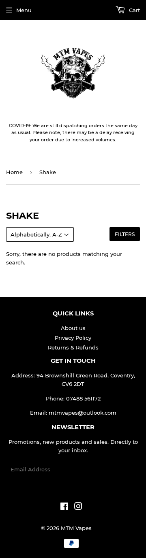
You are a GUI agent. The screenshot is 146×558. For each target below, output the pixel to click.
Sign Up (124, 469)
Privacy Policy (73, 337)
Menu (24, 10)
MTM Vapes (76, 528)
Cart (133, 10)
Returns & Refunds (73, 347)
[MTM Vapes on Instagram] (78, 507)
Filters (125, 234)
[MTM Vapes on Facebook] (64, 507)
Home (14, 172)
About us (73, 328)
